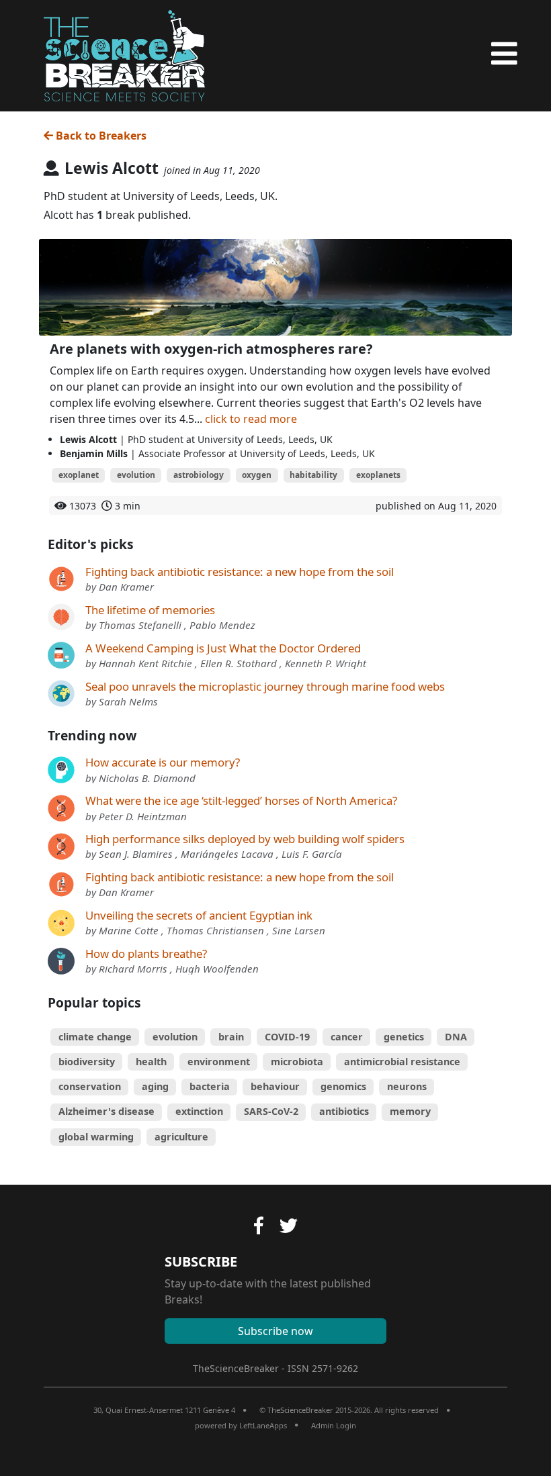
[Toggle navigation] (504, 53)
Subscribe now (275, 1331)
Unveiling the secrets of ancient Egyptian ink (198, 915)
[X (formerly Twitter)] (288, 1227)
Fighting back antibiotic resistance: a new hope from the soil (239, 571)
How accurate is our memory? (162, 762)
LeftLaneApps (263, 1425)
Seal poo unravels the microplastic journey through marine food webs (265, 686)
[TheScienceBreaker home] (124, 53)
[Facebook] (258, 1227)
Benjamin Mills (94, 453)
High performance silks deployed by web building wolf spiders (245, 838)
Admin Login (333, 1425)
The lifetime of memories (150, 610)
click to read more (251, 418)
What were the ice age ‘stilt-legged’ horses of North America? (241, 800)
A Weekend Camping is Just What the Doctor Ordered (223, 648)
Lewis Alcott (88, 439)
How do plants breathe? (146, 953)
